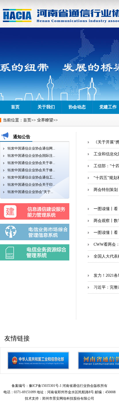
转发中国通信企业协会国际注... (31, 156)
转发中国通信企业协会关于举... (31, 163)
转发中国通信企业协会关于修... (31, 170)
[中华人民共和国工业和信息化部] (38, 360)
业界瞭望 (45, 120)
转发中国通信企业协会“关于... (30, 192)
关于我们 (46, 107)
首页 (15, 107)
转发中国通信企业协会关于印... (31, 185)
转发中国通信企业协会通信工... (31, 177)
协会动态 (77, 107)
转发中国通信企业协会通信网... (31, 148)
